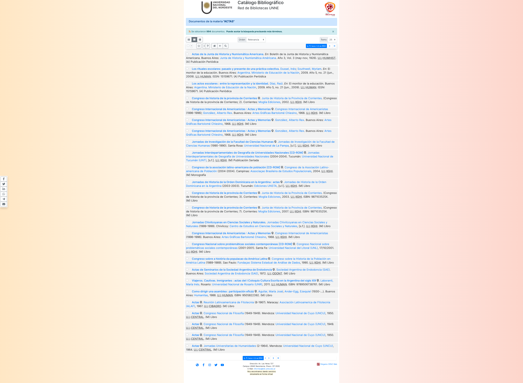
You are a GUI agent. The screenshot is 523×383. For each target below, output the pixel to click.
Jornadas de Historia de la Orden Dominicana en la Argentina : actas (236, 182)
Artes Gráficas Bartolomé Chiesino (274, 113)
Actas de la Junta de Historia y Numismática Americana (227, 54)
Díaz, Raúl (276, 83)
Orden (242, 39)
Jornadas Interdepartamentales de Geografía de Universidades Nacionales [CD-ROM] (247, 152)
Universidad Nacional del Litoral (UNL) (293, 248)
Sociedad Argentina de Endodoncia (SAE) (303, 269)
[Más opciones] (204, 45)
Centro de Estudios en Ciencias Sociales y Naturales (263, 226)
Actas (195, 302)
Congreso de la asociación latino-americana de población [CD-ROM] (236, 167)
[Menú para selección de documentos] (191, 46)
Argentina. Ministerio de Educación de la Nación (268, 72)
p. (316, 46)
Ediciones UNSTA (265, 185)
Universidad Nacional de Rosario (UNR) (237, 284)
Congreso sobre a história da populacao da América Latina (230, 258)
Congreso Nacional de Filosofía (224, 313)
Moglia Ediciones (269, 102)
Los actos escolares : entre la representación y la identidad (230, 83)
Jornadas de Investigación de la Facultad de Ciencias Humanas (233, 141)
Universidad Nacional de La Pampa (266, 145)
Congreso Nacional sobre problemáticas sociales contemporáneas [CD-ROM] (242, 244)
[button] (208, 45)
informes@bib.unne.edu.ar (264, 369)
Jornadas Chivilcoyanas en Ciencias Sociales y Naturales (228, 222)
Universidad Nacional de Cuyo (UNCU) (300, 313)
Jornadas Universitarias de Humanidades (230, 345)
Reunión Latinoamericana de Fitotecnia (229, 302)
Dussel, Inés (288, 68)
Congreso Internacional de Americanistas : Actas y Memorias (231, 109)
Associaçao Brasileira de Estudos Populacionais (280, 171)
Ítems (324, 39)
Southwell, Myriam (309, 68)
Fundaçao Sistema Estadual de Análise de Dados (269, 262)
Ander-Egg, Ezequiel (298, 291)
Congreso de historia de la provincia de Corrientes (225, 98)
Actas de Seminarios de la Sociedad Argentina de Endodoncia (232, 269)
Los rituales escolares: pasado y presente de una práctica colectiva (235, 68)
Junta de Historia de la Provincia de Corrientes (292, 98)
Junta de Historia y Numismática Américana (248, 58)
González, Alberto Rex (217, 113)
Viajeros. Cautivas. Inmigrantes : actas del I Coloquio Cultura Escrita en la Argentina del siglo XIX (254, 280)
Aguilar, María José (270, 291)
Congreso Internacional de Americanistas (301, 109)
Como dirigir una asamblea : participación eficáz (223, 291)
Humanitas (201, 295)
